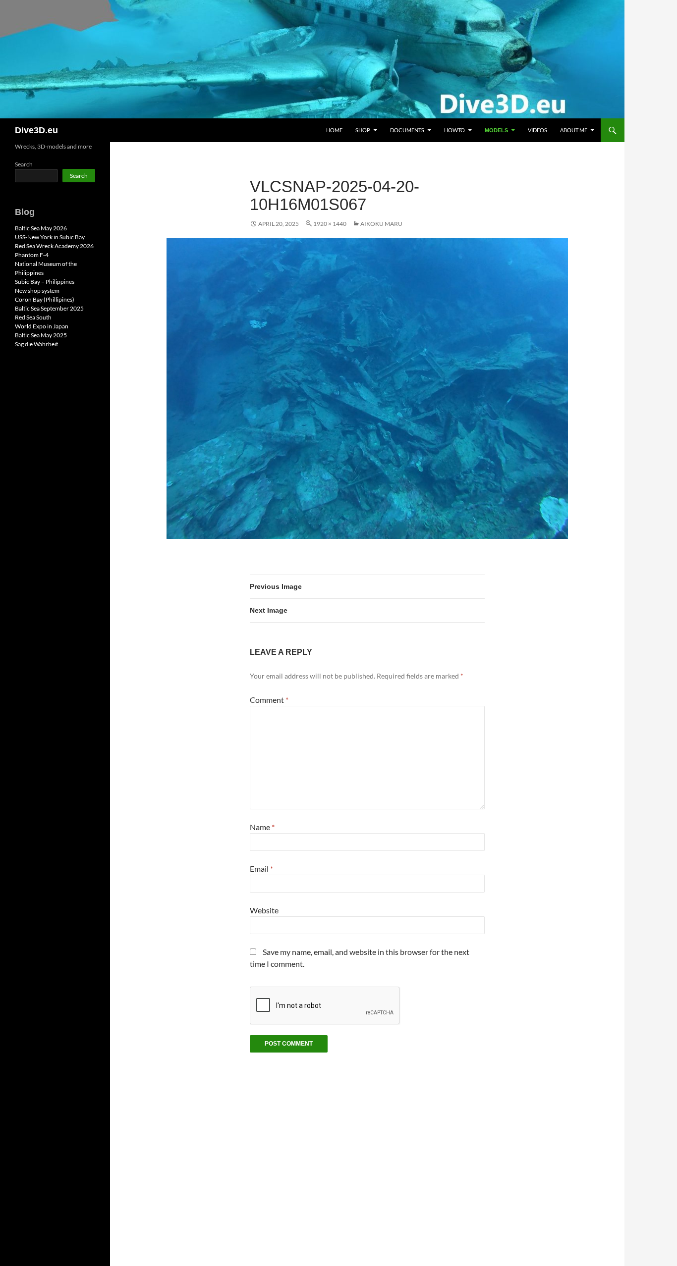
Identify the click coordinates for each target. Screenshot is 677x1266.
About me (573, 130)
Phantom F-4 (32, 255)
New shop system (37, 290)
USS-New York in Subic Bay (50, 237)
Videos (537, 130)
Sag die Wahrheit (36, 344)
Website (264, 910)
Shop (362, 130)
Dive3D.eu (36, 130)
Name (262, 827)
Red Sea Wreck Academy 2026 (54, 246)
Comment (269, 699)
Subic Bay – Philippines (44, 281)
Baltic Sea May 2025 (41, 335)
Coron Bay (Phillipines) (44, 299)
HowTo (454, 130)
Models (496, 130)
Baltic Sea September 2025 (49, 308)
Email (261, 868)
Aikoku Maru (381, 223)
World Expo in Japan (41, 326)
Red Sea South (33, 317)
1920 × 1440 (329, 223)
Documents (407, 130)
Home (334, 130)
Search (24, 164)
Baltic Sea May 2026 (41, 228)
